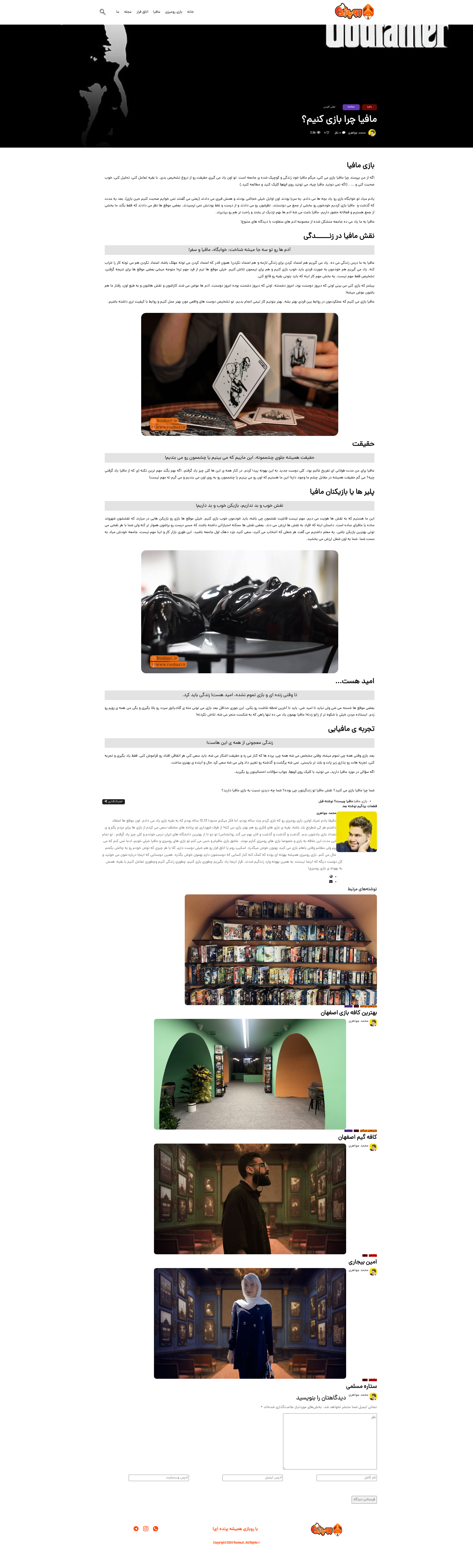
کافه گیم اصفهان (357, 1137)
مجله (128, 12)
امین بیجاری (363, 1262)
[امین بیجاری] (250, 1199)
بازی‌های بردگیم (368, 1006)
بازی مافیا (360, 801)
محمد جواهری (357, 133)
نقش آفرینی (329, 107)
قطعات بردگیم (359, 806)
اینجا (283, 185)
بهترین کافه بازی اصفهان (349, 1013)
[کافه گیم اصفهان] (250, 1074)
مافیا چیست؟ (336, 801)
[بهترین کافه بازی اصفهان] (281, 949)
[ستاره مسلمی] (250, 1323)
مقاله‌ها (351, 107)
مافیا (156, 12)
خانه (190, 12)
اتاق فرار (142, 12)
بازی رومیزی (173, 12)
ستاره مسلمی (361, 1386)
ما (117, 12)
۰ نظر (338, 133)
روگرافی (373, 1255)
